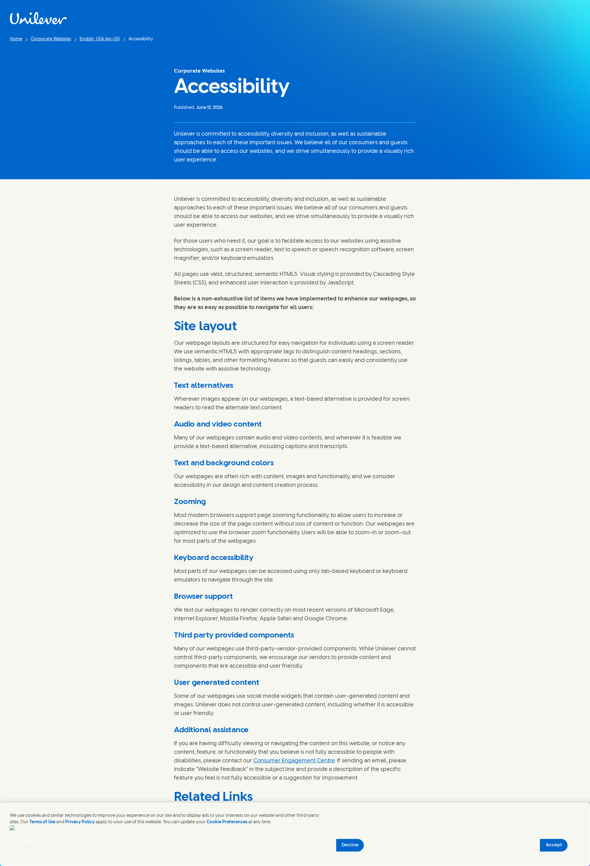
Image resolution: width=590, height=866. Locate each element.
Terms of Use (42, 822)
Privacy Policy (80, 822)
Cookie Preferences (226, 822)
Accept (554, 845)
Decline (350, 845)
